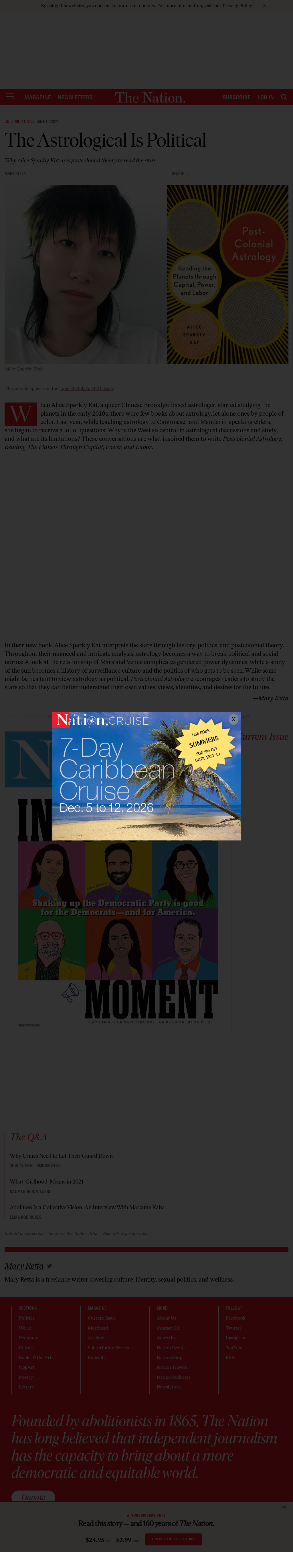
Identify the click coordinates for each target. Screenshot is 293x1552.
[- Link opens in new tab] (146, 776)
